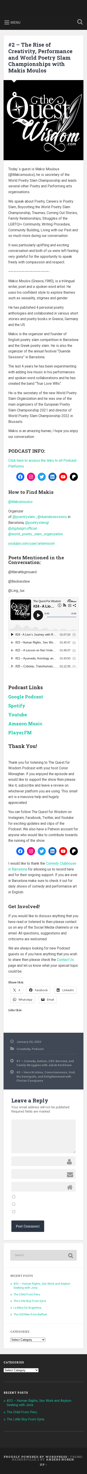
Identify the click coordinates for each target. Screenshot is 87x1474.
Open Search (79, 22)
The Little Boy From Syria (29, 1301)
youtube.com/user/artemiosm (31, 543)
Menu (15, 22)
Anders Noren (60, 1459)
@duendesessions (52, 517)
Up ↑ (43, 1464)
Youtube (17, 714)
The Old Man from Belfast (30, 1314)
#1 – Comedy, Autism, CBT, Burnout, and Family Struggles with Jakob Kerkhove (45, 1063)
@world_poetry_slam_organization (35, 534)
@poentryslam (23, 517)
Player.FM (20, 732)
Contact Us (65, 960)
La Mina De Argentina (27, 1307)
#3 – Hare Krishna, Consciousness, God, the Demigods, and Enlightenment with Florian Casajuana (46, 1076)
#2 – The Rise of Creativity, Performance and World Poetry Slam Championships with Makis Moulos (40, 57)
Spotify (16, 706)
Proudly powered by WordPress (35, 1457)
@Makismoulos (20, 502)
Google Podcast (25, 697)
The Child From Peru (26, 1294)
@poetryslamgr (37, 522)
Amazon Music (25, 723)
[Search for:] (43, 1255)
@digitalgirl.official (22, 528)
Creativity (23, 1049)
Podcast (38, 1049)
